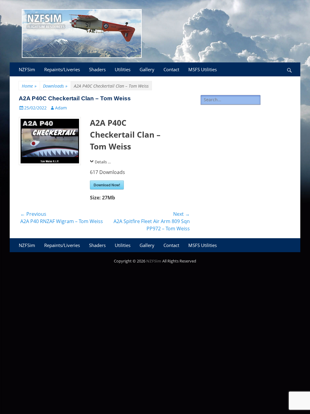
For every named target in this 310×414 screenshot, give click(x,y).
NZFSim (27, 69)
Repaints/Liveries (62, 69)
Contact (171, 69)
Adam (61, 108)
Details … (103, 162)
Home (29, 86)
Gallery (147, 69)
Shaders (97, 69)
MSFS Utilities (202, 69)
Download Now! (107, 185)
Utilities (122, 69)
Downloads (55, 86)
